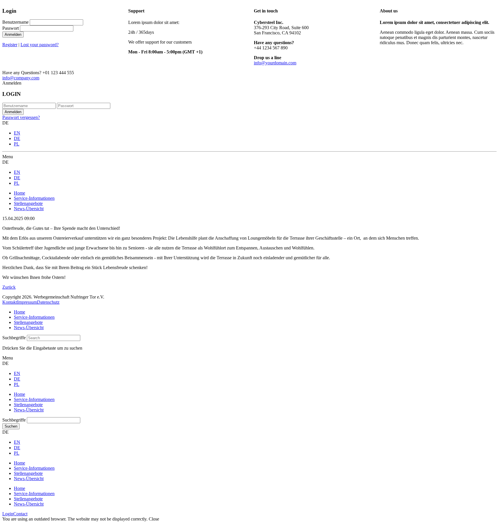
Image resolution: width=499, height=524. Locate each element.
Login (7, 513)
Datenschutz (48, 302)
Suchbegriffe (14, 337)
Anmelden (13, 34)
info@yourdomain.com (275, 62)
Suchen (11, 426)
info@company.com (20, 77)
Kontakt (9, 302)
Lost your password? (40, 44)
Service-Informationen (34, 317)
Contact (20, 513)
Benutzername (15, 22)
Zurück (9, 287)
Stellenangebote (28, 322)
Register (9, 44)
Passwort (10, 28)
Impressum (27, 302)
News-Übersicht (29, 327)
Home (19, 311)
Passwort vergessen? (21, 117)
